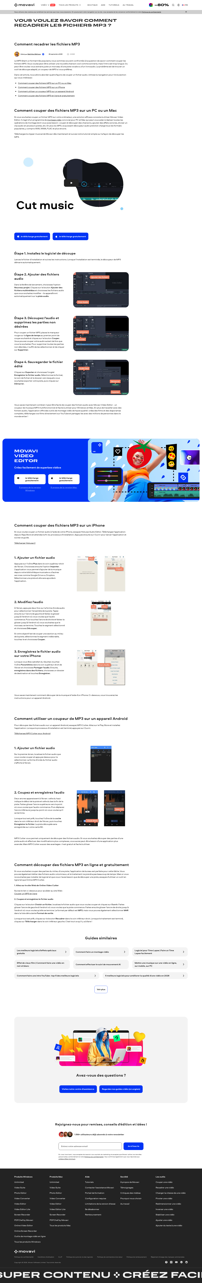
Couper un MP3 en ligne (25, 893)
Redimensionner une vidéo (168, 1203)
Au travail (124, 1203)
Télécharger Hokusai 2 (24, 543)
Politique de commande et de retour (109, 1257)
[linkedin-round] (181, 1262)
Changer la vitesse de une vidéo (171, 1193)
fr (186, 5)
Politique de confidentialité (151, 12)
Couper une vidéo (164, 1182)
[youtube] (176, 1262)
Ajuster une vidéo (164, 1220)
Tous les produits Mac (60, 1225)
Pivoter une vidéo (164, 1198)
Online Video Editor (23, 1225)
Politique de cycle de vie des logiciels (79, 1257)
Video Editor (20, 1203)
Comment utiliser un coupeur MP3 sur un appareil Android (46, 91)
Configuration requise (95, 1198)
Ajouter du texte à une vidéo (169, 1225)
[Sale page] (158, 5)
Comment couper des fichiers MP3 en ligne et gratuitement (46, 95)
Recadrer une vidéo (165, 1187)
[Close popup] (186, 12)
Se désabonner (92, 1209)
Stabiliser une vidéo (165, 1214)
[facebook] (166, 1262)
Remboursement (93, 1214)
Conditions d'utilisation (46, 1257)
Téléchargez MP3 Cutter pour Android (32, 733)
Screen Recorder (22, 1214)
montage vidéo (54, 120)
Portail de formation (94, 1193)
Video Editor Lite (22, 1209)
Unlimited (19, 1182)
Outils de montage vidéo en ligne (29, 1236)
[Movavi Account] (178, 5)
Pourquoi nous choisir (131, 1198)
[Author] (16, 54)
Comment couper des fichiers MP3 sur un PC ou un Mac (44, 83)
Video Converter (22, 1198)
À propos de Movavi (129, 1182)
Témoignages (126, 1187)
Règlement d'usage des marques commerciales (167, 1257)
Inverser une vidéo (164, 1209)
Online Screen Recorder (25, 1230)
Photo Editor (20, 1193)
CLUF (60, 1257)
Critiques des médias (130, 1193)
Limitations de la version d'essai (100, 1203)
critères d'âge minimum (67, 1159)
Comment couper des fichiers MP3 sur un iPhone (41, 87)
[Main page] (24, 5)
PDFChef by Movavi (23, 1220)
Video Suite (19, 1187)
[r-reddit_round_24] (186, 1262)
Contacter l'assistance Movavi (99, 1187)
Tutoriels (89, 1182)
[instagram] (171, 1262)
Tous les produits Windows (27, 1241)
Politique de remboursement (137, 1257)
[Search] (173, 5)
